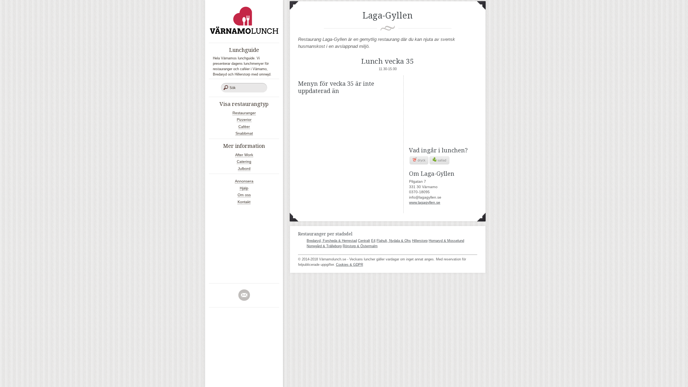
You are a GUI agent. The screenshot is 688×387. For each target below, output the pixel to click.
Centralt (364, 241)
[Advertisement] (442, 109)
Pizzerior (244, 119)
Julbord (244, 168)
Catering (244, 161)
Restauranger (244, 113)
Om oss (244, 195)
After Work (244, 155)
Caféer (244, 126)
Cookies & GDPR (349, 265)
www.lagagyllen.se (424, 202)
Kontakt (244, 202)
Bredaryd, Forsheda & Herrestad (332, 241)
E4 (373, 241)
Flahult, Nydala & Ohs (394, 241)
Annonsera (244, 181)
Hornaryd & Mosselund (446, 241)
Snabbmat (244, 133)
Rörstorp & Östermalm (360, 246)
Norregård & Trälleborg (324, 246)
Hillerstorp (420, 241)
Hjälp (244, 188)
